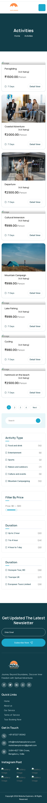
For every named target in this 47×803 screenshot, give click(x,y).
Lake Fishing (11, 308)
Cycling (9, 341)
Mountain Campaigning (19, 481)
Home (17, 36)
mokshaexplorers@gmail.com (23, 745)
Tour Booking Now (12, 719)
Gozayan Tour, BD (16, 570)
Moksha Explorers (26, 796)
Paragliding (11, 68)
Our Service (9, 710)
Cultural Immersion (15, 217)
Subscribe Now (21, 642)
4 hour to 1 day (15, 547)
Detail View (35, 86)
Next (35, 407)
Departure (10, 184)
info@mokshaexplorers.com (22, 742)
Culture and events (17, 474)
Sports (11, 460)
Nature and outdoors (18, 467)
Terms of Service (12, 715)
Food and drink (15, 445)
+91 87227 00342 (17, 734)
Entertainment (14, 452)
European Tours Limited (19, 584)
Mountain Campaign (15, 275)
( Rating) (23, 72)
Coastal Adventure (15, 126)
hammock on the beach (17, 374)
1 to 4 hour (13, 540)
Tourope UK (14, 577)
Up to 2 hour (14, 533)
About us (8, 705)
